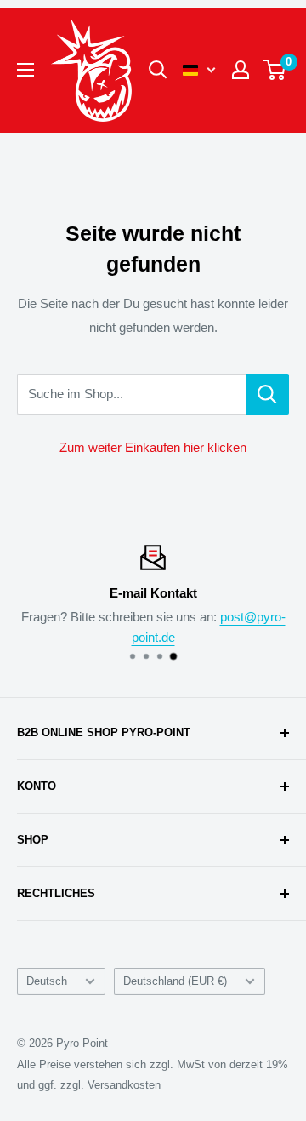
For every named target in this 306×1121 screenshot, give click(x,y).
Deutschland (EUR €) (175, 981)
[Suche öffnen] (158, 69)
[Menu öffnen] (25, 70)
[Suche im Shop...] (267, 394)
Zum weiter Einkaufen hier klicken (153, 447)
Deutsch (46, 981)
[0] (275, 70)
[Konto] (240, 69)
